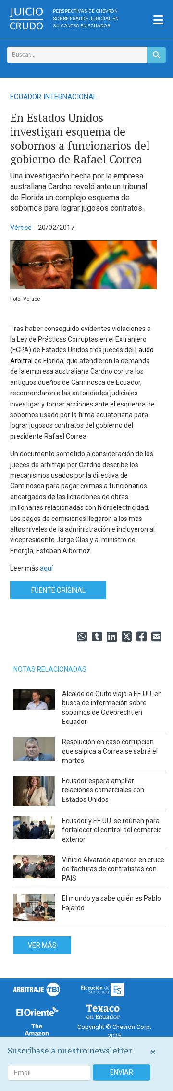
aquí (46, 568)
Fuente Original (58, 590)
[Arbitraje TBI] (36, 989)
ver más (42, 945)
